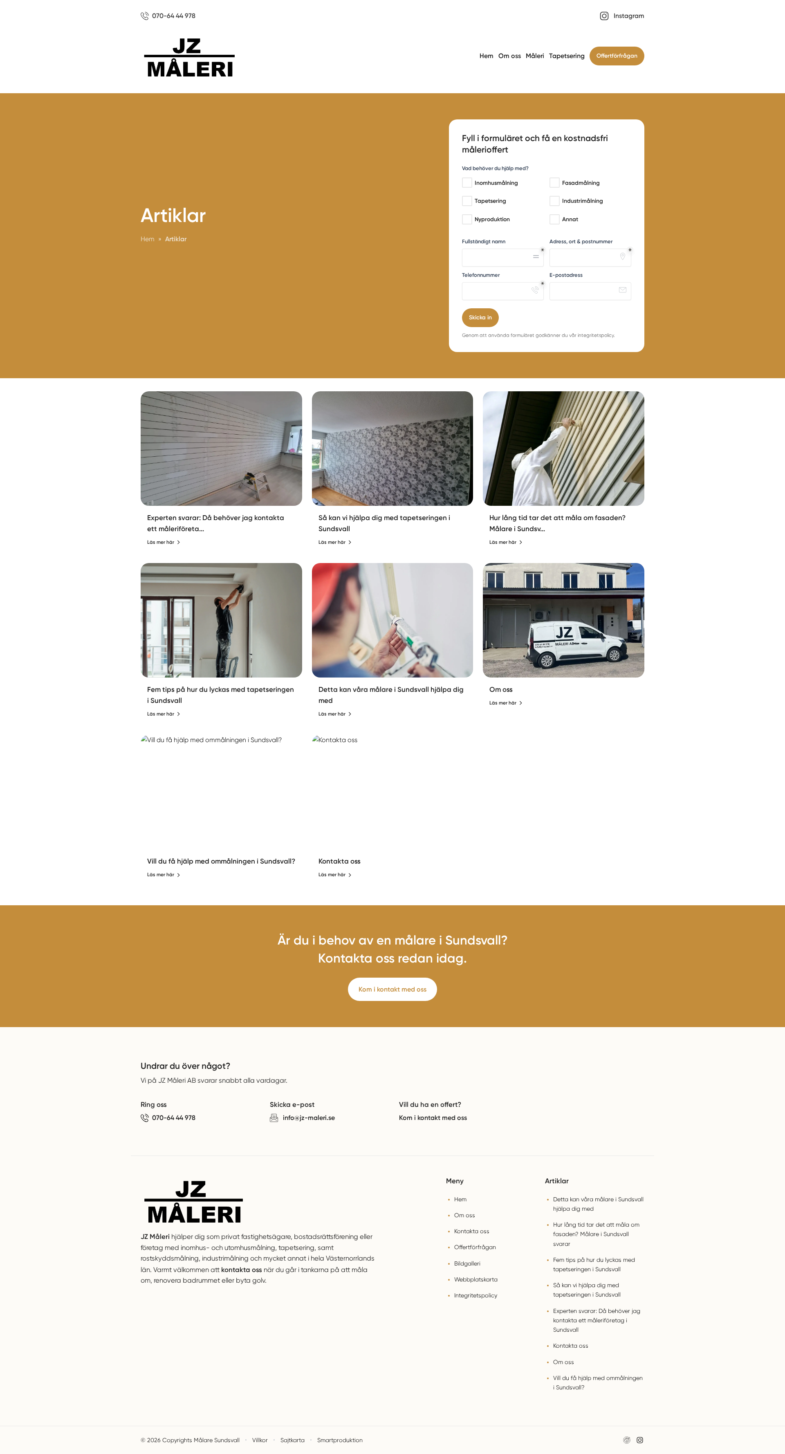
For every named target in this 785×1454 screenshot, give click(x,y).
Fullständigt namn (483, 241)
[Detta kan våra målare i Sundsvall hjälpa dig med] (392, 620)
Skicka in (480, 317)
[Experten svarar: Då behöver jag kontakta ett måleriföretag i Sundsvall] (221, 448)
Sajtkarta (292, 1440)
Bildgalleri (467, 1263)
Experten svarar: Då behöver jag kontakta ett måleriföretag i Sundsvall (596, 1320)
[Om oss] (563, 620)
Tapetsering (567, 56)
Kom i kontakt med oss (392, 989)
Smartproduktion (340, 1440)
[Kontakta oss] (392, 792)
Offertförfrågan (617, 55)
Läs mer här (160, 542)
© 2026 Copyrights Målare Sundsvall (190, 1440)
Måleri (535, 56)
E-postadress (566, 275)
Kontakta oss (339, 861)
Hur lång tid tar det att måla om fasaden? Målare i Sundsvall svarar (596, 1234)
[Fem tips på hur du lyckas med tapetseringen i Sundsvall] (221, 620)
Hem (486, 56)
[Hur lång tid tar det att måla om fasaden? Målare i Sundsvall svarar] (563, 448)
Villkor (260, 1440)
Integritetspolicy (475, 1295)
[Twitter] (639, 1440)
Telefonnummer (481, 275)
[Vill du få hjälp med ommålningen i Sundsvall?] (221, 792)
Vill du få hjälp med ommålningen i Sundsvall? (221, 861)
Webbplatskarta (476, 1279)
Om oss (509, 56)
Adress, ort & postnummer (581, 241)
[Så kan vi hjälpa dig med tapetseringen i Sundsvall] (392, 448)
